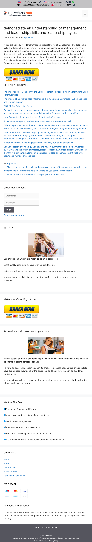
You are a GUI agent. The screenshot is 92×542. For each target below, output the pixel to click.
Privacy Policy (10, 471)
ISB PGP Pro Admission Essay (18, 106)
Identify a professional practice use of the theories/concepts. (33, 117)
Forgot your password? (15, 215)
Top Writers (12, 163)
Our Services (10, 467)
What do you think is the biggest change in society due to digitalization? (38, 143)
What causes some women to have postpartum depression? (36, 174)
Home (6, 459)
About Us (8, 463)
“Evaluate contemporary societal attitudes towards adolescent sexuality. (38, 121)
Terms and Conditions (14, 475)
